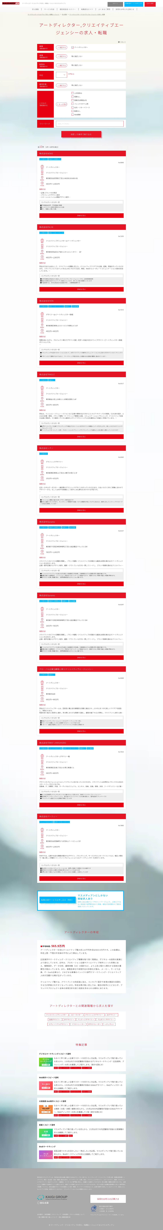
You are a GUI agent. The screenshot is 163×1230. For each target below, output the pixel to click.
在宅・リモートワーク (82, 107)
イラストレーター (78, 1024)
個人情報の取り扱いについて (48, 1217)
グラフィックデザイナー (94, 1015)
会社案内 (40, 1214)
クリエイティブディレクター (56, 1015)
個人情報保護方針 (65, 1217)
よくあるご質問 (104, 9)
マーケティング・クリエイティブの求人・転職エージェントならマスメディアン (82, 1225)
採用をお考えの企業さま (125, 9)
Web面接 (77, 114)
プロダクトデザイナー (105, 1019)
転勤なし (77, 111)
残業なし (77, 97)
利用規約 (65, 1214)
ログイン (115, 3)
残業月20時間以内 (80, 100)
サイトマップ (56, 1214)
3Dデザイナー (112, 1015)
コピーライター (76, 1015)
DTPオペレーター (94, 1024)
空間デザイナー (55, 1019)
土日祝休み (78, 93)
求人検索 (150, 3)
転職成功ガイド (87, 9)
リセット (123, 42)
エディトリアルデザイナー (58, 1024)
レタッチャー (109, 1024)
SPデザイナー (69, 1019)
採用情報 (47, 1214)
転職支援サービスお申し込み (133, 3)
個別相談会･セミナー (68, 9)
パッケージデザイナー (86, 1019)
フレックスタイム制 (81, 104)
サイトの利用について (77, 1214)
